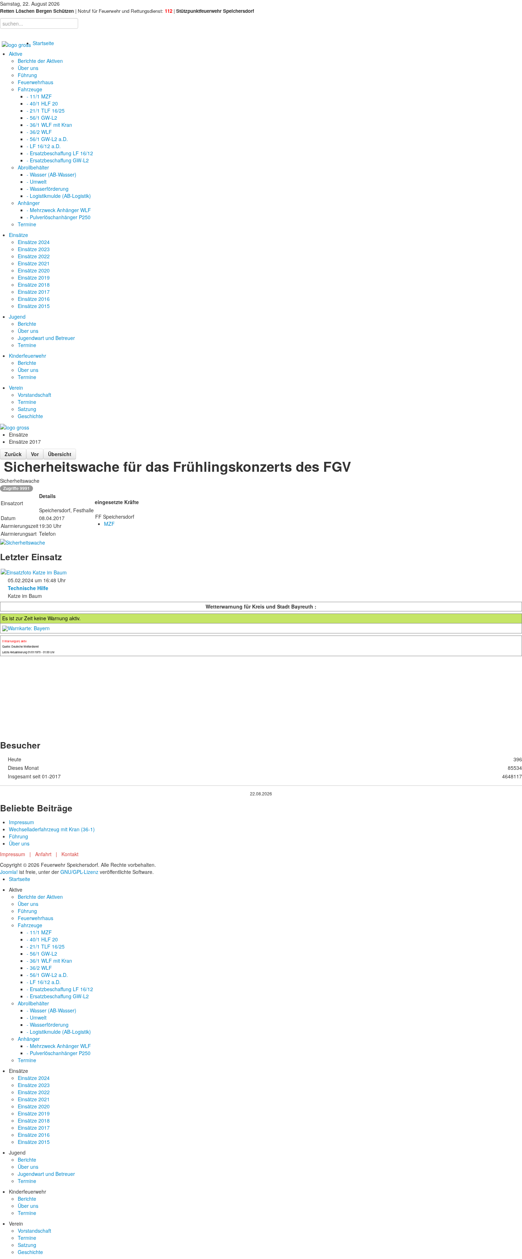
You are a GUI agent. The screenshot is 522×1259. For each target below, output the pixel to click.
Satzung (27, 408)
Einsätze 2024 (34, 241)
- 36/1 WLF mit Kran (49, 124)
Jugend (17, 316)
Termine (27, 224)
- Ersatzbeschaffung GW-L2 (58, 160)
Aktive (15, 53)
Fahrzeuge (30, 89)
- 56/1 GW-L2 (42, 117)
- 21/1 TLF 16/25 (46, 110)
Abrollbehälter (33, 167)
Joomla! (9, 871)
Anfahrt (43, 854)
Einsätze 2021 (34, 263)
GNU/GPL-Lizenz (79, 871)
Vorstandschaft (34, 394)
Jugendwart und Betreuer (46, 337)
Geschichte (30, 416)
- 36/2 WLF (39, 131)
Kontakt (69, 854)
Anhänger (29, 202)
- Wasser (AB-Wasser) (51, 174)
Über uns (28, 67)
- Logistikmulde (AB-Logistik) (59, 195)
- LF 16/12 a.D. (44, 146)
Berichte (27, 323)
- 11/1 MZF (39, 96)
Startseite (43, 43)
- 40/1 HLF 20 (42, 103)
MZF (109, 523)
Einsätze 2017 (34, 291)
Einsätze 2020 (34, 270)
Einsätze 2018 (34, 284)
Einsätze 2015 (34, 305)
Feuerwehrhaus (35, 82)
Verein (16, 387)
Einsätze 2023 (34, 249)
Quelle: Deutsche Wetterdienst (20, 646)
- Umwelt (37, 181)
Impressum (21, 822)
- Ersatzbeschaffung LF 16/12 (60, 153)
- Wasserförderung (48, 188)
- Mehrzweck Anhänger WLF (59, 210)
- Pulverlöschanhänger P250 (59, 217)
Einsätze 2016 (34, 298)
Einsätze (18, 234)
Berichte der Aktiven (40, 60)
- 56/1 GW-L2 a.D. (47, 138)
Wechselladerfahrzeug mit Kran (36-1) (52, 829)
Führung (27, 75)
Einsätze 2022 (34, 256)
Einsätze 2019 (34, 277)
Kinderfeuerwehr (27, 355)
